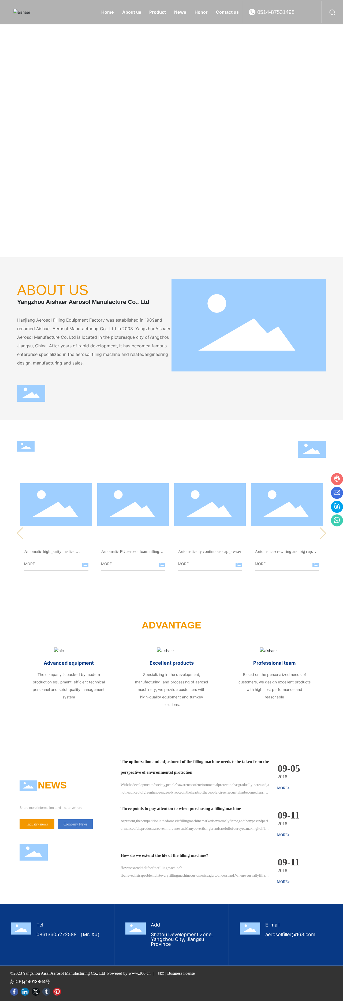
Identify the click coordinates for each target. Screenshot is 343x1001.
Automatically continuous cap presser (209, 551)
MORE (29, 563)
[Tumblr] (46, 992)
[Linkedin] (25, 992)
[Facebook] (14, 992)
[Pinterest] (57, 992)
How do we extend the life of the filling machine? (164, 855)
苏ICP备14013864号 (30, 981)
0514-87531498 (275, 12)
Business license (181, 973)
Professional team (274, 663)
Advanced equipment (69, 663)
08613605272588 (56, 934)
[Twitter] (36, 992)
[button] (329, 129)
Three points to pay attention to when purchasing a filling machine (181, 808)
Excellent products (172, 663)
